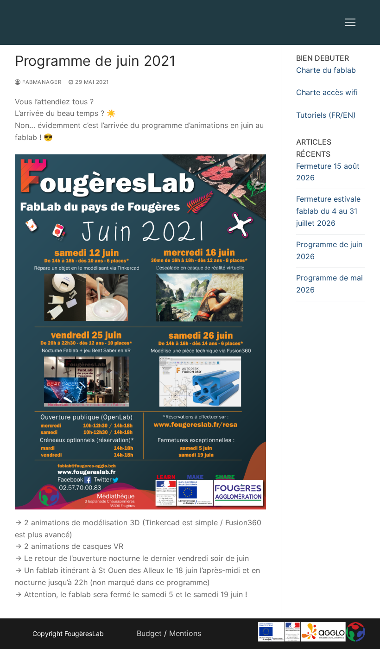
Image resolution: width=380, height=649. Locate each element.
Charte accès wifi (327, 92)
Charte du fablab (326, 70)
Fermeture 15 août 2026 (328, 172)
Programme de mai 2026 (329, 283)
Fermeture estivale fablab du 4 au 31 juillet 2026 (328, 211)
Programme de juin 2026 (329, 250)
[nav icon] (350, 22)
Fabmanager (41, 82)
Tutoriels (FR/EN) (326, 115)
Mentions (185, 633)
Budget (149, 633)
